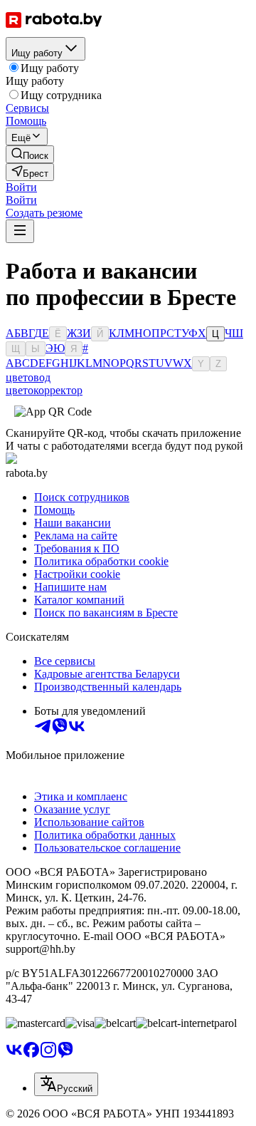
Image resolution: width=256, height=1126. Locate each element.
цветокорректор (44, 390)
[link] (30, 154)
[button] (21, 187)
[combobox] (66, 1084)
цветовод (28, 377)
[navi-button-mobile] (20, 231)
